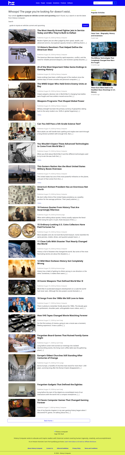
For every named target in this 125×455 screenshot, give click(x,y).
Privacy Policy (76, 453)
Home (38, 8)
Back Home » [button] (48, 425)
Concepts (49, 8)
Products (63, 8)
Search (10, 26)
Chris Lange (60, 368)
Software (70, 8)
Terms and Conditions (91, 453)
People (43, 8)
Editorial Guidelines (62, 453)
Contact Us (49, 453)
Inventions (56, 8)
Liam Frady (59, 325)
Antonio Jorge (60, 219)
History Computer (61, 42)
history (39, 119)
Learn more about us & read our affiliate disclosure (80, 446)
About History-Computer (35, 453)
